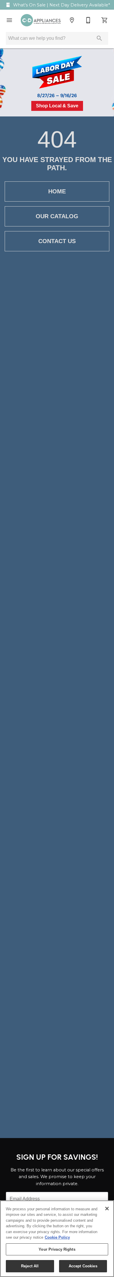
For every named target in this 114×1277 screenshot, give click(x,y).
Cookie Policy (57, 1237)
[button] (9, 20)
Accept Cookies (83, 1266)
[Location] (72, 20)
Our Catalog (57, 216)
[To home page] (40, 20)
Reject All (30, 1266)
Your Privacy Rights (57, 1249)
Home (57, 191)
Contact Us (57, 241)
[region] (57, 1238)
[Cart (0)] (105, 20)
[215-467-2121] (88, 20)
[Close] (107, 1208)
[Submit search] (99, 38)
